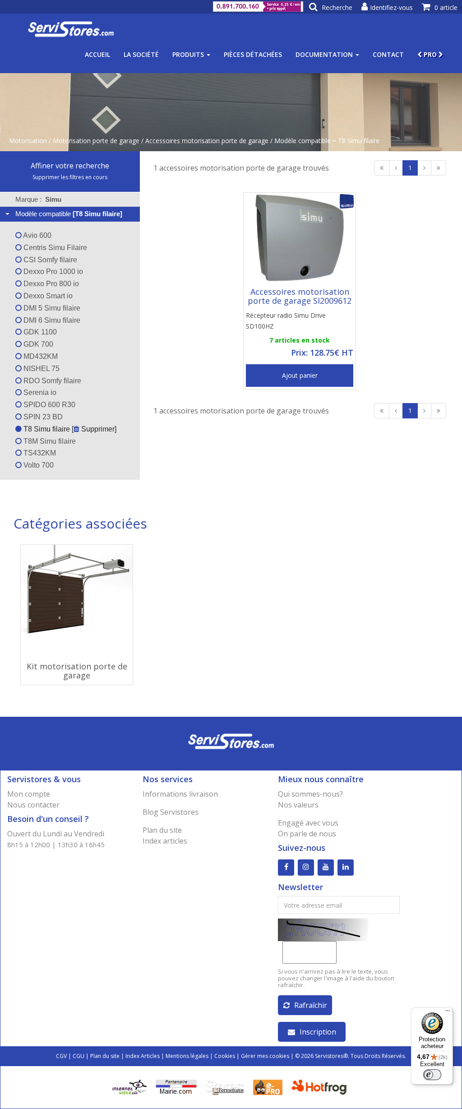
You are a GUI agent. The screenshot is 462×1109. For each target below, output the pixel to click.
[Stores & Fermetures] (225, 1086)
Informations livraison (180, 794)
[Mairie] (176, 1086)
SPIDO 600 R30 (48, 404)
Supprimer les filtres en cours (69, 177)
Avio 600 (36, 235)
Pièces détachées (253, 54)
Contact (388, 54)
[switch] (432, 1074)
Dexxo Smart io (47, 296)
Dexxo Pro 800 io (50, 284)
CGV (61, 1056)
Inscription (318, 1032)
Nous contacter (33, 805)
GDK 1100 (39, 332)
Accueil (97, 54)
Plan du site (162, 830)
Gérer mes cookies (265, 1056)
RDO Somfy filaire (51, 381)
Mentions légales (187, 1056)
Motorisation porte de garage (96, 140)
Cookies (224, 1056)
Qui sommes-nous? (310, 794)
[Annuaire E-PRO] (267, 1086)
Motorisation (28, 140)
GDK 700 (37, 344)
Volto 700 (38, 465)
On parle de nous (307, 834)
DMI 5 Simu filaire (51, 308)
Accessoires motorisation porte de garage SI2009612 (299, 296)
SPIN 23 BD (42, 417)
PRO (430, 54)
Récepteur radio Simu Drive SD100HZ (286, 320)
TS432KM (39, 453)
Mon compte (28, 794)
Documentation (325, 54)
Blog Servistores (171, 812)
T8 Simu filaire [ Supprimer (68, 429)
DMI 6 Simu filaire (51, 320)
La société (141, 54)
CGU (78, 1056)
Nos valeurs (298, 805)
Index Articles (142, 1056)
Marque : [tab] (38, 199)
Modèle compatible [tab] (68, 214)
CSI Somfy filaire (49, 260)
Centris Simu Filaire (54, 247)
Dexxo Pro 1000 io (52, 271)
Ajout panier (300, 375)
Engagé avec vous (308, 823)
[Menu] (447, 1012)
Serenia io (39, 392)
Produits (189, 54)
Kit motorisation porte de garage (77, 671)
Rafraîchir (310, 1005)
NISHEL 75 (41, 368)
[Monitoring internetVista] (129, 1086)
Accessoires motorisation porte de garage (206, 140)
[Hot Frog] (321, 1086)
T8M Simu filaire (49, 441)
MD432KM (40, 356)
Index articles (165, 841)
